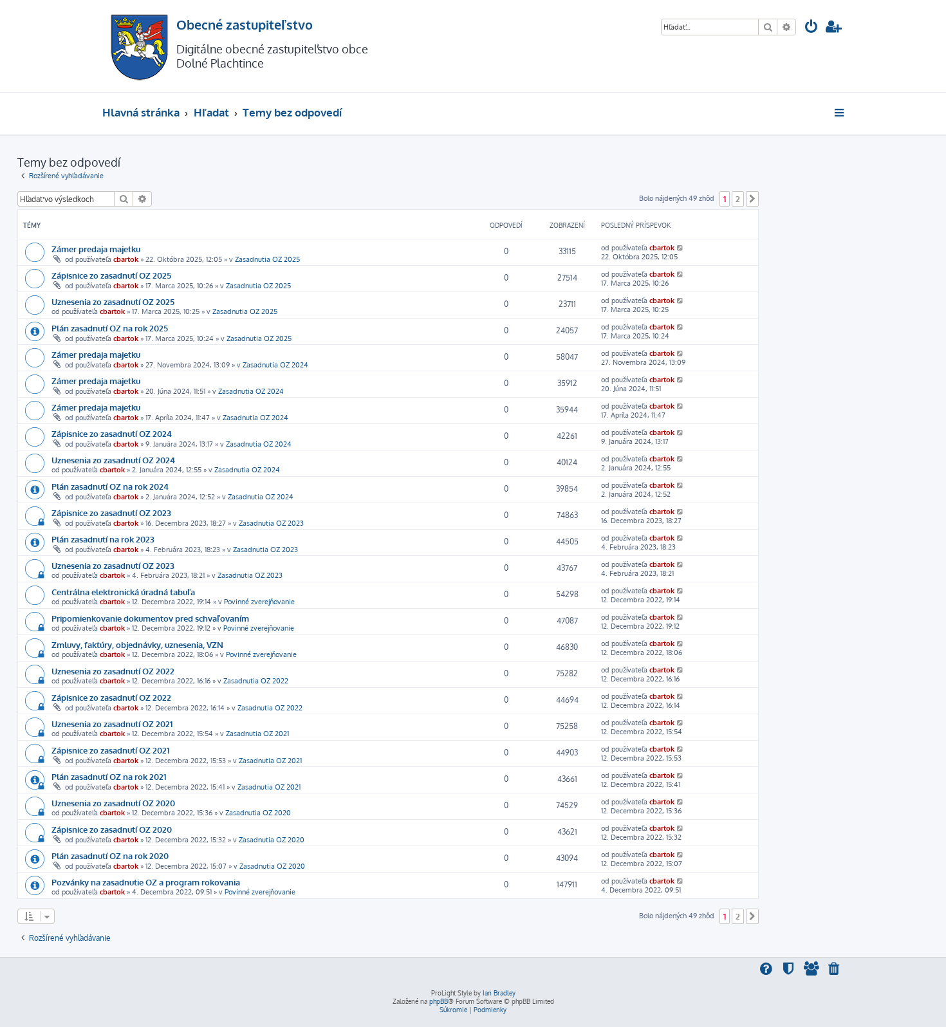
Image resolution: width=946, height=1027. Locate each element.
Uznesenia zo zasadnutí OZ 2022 (112, 670)
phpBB (438, 1001)
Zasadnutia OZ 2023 (271, 523)
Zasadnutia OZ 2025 (267, 259)
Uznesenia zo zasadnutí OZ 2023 (112, 565)
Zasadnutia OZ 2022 (255, 680)
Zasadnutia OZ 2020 (258, 812)
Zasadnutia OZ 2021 (257, 733)
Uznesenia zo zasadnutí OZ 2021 (111, 723)
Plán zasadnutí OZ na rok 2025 (109, 327)
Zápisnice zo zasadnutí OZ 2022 (111, 697)
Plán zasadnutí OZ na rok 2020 (110, 855)
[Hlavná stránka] (139, 46)
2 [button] (738, 199)
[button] (752, 199)
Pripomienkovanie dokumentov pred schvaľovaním (150, 618)
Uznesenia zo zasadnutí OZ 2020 (113, 802)
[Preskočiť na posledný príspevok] (680, 247)
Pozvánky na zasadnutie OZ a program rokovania (145, 881)
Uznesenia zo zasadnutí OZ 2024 (113, 459)
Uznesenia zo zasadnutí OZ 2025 (112, 301)
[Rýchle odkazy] (840, 112)
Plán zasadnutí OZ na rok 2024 (110, 486)
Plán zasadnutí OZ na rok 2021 (108, 776)
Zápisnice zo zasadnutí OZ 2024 (111, 433)
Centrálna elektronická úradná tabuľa (123, 591)
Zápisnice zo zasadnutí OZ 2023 (111, 512)
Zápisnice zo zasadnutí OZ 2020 (111, 829)
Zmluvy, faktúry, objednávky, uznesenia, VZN (137, 644)
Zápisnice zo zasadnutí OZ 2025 (111, 275)
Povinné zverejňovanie (259, 601)
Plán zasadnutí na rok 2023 (102, 538)
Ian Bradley (499, 993)
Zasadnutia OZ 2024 (275, 364)
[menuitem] (811, 28)
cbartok (125, 259)
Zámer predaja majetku (95, 248)
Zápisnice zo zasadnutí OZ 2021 (110, 750)
